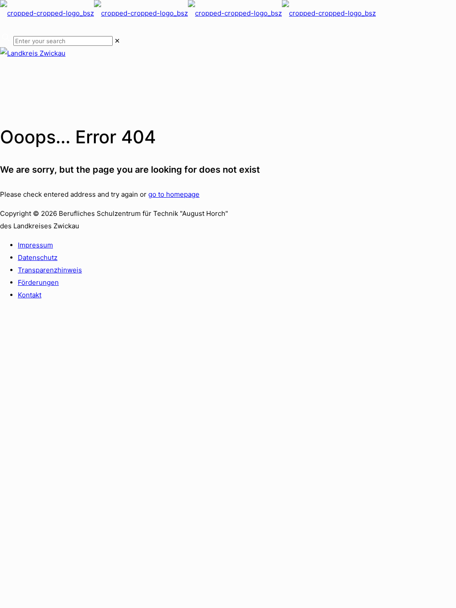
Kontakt (29, 295)
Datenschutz (37, 257)
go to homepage (174, 194)
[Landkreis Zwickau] (32, 53)
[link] (117, 40)
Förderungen (38, 282)
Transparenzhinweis (50, 270)
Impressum (35, 245)
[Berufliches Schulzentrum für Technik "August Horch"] (188, 13)
